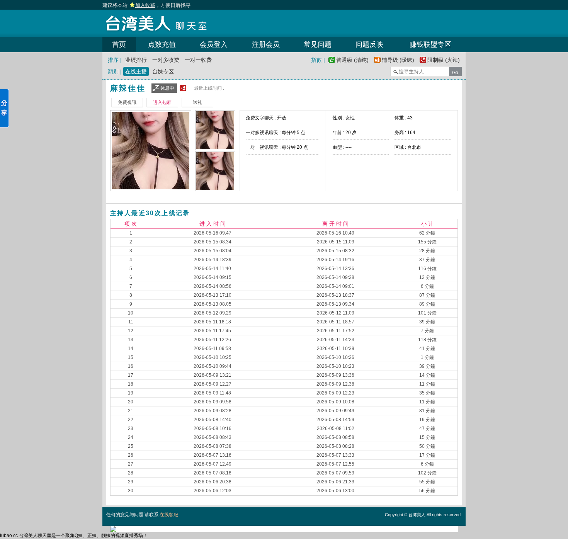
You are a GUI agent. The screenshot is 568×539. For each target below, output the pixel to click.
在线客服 (169, 514)
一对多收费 (165, 60)
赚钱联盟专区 (430, 44)
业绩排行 (136, 60)
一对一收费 (198, 60)
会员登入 (214, 44)
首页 (119, 44)
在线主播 (136, 71)
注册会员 (266, 44)
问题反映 (369, 44)
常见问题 (318, 44)
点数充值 (162, 44)
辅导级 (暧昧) (398, 60)
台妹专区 (163, 71)
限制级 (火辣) (443, 60)
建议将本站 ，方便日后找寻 (146, 5)
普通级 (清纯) (352, 60)
